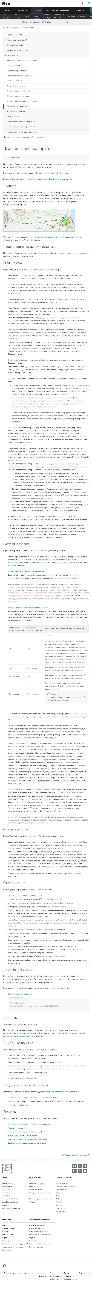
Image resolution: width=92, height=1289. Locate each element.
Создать (27, 16)
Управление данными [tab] (16, 111)
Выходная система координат (20, 994)
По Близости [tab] (12, 55)
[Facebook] (74, 1166)
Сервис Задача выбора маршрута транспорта (27, 1143)
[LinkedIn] (85, 1166)
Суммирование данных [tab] (16, 35)
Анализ (37, 16)
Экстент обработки (16, 998)
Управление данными (59, 16)
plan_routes (13, 1135)
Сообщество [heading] (35, 1178)
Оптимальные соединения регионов (22, 101)
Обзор (8, 10)
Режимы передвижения (17, 1128)
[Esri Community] (74, 1171)
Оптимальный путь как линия (19, 91)
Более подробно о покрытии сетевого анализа (27, 608)
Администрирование (76, 16)
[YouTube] (85, 1171)
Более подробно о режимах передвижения (26, 571)
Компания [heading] (6, 1219)
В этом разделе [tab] (13, 157)
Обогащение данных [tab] (15, 45)
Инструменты (16, 28)
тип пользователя (55, 1092)
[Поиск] (82, 3)
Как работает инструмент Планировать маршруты (29, 1124)
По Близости (29, 28)
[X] (80, 1166)
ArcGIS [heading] (5, 1178)
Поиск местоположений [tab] (17, 40)
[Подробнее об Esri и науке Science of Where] (7, 1169)
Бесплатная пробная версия (57, 10)
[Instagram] (80, 1171)
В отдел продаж (81, 10)
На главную (6, 16)
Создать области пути (16, 86)
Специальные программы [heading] (39, 1219)
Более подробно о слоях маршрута (22, 1078)
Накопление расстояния (17, 71)
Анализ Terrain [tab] (13, 116)
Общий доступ (47, 16)
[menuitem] (15, 1183)
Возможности (21, 10)
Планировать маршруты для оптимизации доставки (57, 237)
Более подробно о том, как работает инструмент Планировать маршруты (37, 179)
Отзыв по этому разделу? (77, 1155)
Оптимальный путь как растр (19, 96)
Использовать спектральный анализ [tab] (22, 132)
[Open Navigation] (89, 3)
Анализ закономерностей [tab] (17, 50)
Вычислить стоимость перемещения (21, 61)
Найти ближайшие (14, 81)
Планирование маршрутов (18, 106)
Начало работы (17, 16)
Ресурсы (37, 10)
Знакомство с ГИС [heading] (63, 1178)
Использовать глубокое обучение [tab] (21, 122)
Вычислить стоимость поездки (20, 1139)
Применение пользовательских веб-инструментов (24, 137)
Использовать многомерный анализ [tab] (22, 127)
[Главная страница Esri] (7, 3)
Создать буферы (14, 66)
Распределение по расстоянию (19, 76)
